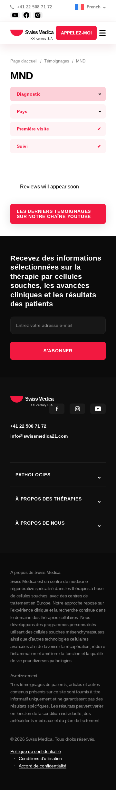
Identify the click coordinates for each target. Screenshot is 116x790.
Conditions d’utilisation (40, 758)
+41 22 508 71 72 (34, 7)
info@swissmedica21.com (39, 436)
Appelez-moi (76, 32)
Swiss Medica (39, 33)
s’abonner (58, 350)
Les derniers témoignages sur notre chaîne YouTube (54, 214)
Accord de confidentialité (42, 765)
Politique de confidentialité (35, 751)
